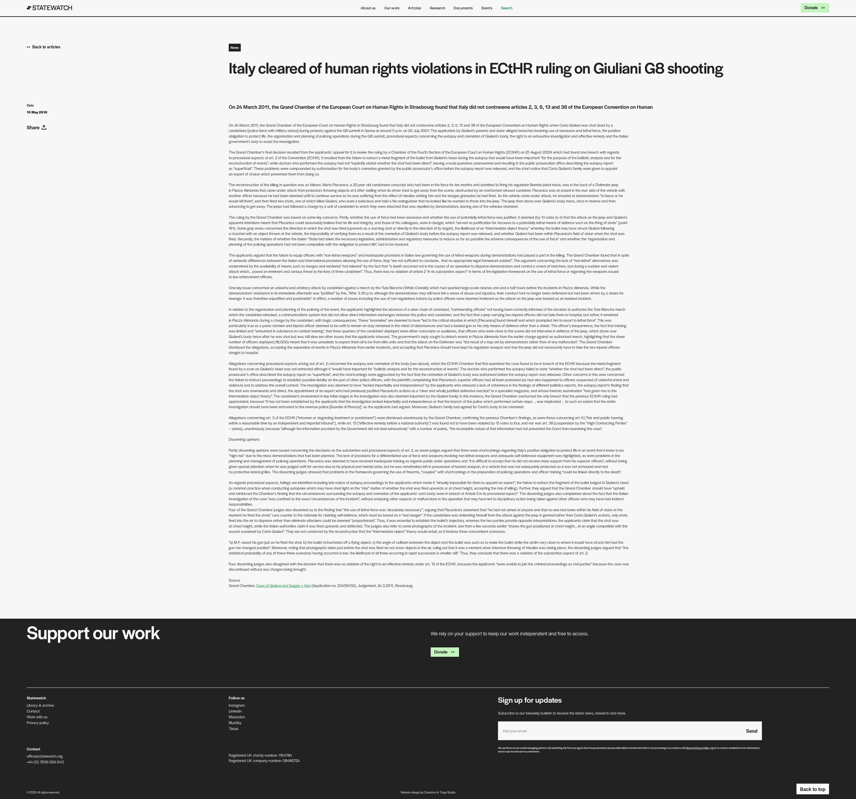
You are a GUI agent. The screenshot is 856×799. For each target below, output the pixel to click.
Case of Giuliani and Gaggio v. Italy (283, 585)
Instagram (237, 705)
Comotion (430, 792)
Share (33, 127)
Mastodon (237, 716)
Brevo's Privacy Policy (698, 748)
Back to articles (46, 47)
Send (751, 730)
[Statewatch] (49, 7)
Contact (33, 711)
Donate (811, 7)
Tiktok (233, 728)
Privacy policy (38, 722)
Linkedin (235, 711)
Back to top (812, 789)
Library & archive (40, 705)
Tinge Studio (447, 792)
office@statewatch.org (45, 756)
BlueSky (235, 722)
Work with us (37, 716)
